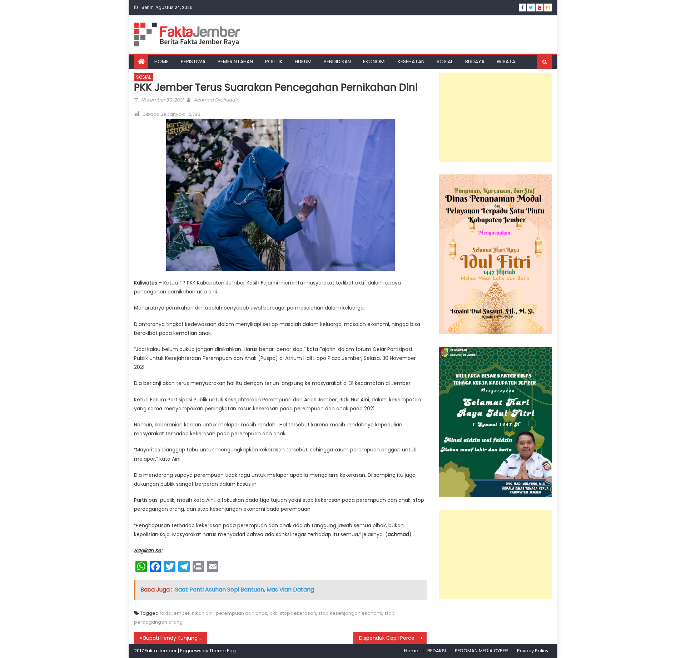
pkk (273, 613)
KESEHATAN (411, 61)
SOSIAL (445, 61)
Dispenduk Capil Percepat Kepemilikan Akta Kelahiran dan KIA (393, 638)
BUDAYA (474, 61)
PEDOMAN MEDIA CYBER (481, 650)
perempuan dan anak (241, 613)
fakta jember (175, 613)
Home (411, 650)
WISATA (506, 61)
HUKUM (303, 61)
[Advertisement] (495, 117)
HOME (161, 61)
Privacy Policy (532, 650)
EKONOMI (374, 61)
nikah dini (203, 613)
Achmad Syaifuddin (216, 100)
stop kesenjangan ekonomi (350, 613)
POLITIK (274, 61)
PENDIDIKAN (337, 61)
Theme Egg (222, 650)
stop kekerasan (298, 613)
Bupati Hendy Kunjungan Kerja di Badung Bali (175, 638)
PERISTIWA (193, 61)
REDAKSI (436, 650)
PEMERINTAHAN (235, 61)
